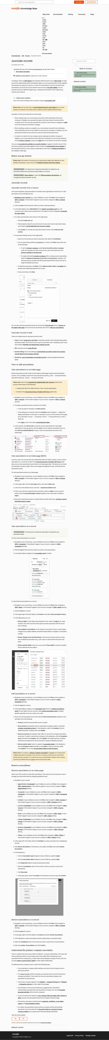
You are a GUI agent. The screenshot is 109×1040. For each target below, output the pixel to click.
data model (57, 81)
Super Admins (29, 175)
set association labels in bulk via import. (46, 748)
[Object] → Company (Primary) (49, 982)
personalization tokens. (33, 1003)
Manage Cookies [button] (91, 1035)
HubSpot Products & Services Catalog (48, 162)
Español (44, 19)
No (23, 1018)
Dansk (44, 41)
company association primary (27, 728)
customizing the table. (43, 422)
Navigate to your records (22, 197)
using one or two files (30, 340)
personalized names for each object (45, 107)
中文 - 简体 (45, 49)
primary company (24, 140)
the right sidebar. (52, 87)
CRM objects (28, 81)
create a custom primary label (26, 960)
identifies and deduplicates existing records (36, 344)
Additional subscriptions (22, 76)
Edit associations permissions (50, 175)
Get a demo (79, 2)
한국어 (44, 45)
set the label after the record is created (38, 226)
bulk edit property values (22, 501)
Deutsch (44, 21)
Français (44, 27)
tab (49, 325)
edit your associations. (57, 327)
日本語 (44, 23)
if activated (31, 784)
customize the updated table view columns (41, 382)
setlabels (61, 266)
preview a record (61, 499)
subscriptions (38, 69)
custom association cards (49, 711)
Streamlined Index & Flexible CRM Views (37, 392)
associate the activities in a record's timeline (32, 144)
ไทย (43, 47)
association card (40, 553)
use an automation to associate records (34, 357)
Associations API (50, 100)
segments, (45, 1001)
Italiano (44, 31)
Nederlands (45, 29)
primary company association (39, 753)
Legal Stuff (70, 1035)
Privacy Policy (79, 1035)
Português (45, 25)
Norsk (44, 43)
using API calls (32, 348)
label (65, 122)
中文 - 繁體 (45, 39)
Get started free (91, 2)
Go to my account (47, 53)
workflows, (52, 1001)
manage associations (58, 148)
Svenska (44, 35)
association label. (49, 744)
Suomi (44, 37)
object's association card (49, 209)
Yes (15, 1018)
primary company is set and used (31, 252)
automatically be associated (55, 146)
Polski (44, 33)
